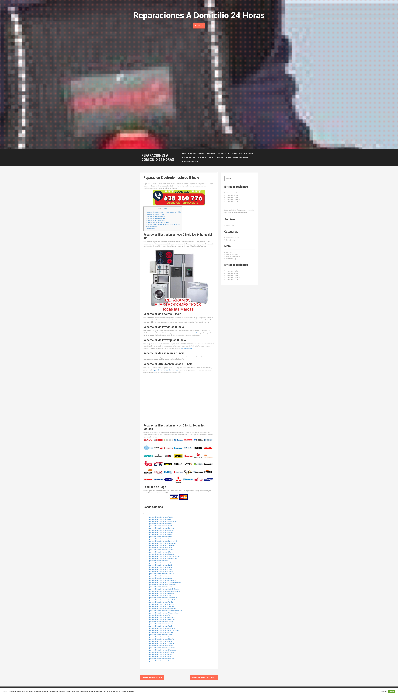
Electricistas (221, 153)
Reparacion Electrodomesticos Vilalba (160, 654)
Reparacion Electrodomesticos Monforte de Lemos (164, 582)
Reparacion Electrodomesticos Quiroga (160, 622)
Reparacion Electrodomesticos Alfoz (160, 519)
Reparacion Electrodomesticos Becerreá (161, 530)
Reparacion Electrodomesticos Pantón (160, 602)
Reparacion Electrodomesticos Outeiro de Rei (162, 598)
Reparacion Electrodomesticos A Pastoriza (162, 608)
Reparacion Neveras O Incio (151, 677)
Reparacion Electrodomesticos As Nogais (161, 593)
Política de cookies (199, 157)
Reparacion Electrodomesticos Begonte (161, 532)
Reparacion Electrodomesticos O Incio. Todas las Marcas (162, 224)
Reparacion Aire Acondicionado (237, 157)
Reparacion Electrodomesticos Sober (160, 641)
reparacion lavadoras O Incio (191, 333)
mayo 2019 (230, 225)
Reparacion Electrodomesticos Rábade (160, 624)
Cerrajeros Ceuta (232, 195)
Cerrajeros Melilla (232, 193)
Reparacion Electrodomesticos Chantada (161, 550)
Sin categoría (230, 240)
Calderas (201, 153)
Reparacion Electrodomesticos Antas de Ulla (162, 521)
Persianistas (186, 157)
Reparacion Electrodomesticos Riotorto (160, 632)
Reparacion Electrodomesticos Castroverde (162, 543)
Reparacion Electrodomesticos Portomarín (161, 619)
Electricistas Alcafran (239, 212)
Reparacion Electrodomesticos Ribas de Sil (161, 628)
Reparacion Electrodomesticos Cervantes (161, 545)
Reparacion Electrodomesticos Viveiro (160, 656)
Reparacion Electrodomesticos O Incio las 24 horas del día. (163, 212)
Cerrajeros (210, 153)
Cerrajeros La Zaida (233, 201)
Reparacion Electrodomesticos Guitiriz (160, 565)
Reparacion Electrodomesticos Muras (160, 587)
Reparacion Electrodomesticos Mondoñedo (162, 580)
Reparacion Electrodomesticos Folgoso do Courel (164, 556)
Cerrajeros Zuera (232, 197)
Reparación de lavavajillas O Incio (155, 218)
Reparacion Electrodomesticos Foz (159, 561)
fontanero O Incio (186, 348)
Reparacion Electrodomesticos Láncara (160, 571)
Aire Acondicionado (232, 238)
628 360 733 (199, 26)
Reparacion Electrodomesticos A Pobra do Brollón (164, 613)
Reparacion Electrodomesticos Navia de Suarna (163, 589)
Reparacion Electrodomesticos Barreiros (161, 528)
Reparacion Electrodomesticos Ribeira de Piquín (163, 630)
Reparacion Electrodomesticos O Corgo (160, 552)
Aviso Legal (192, 153)
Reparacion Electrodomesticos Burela (160, 537)
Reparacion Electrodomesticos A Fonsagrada (162, 558)
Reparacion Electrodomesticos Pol (159, 615)
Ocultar (165, 208)
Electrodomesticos (235, 153)
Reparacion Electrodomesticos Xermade (161, 659)
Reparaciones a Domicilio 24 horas (157, 157)
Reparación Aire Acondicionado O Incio (157, 222)
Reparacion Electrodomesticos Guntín (160, 567)
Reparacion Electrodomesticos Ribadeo (160, 626)
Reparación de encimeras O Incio (155, 220)
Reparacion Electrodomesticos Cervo (160, 547)
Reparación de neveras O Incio (154, 214)
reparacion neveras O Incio (188, 320)
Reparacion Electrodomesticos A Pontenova (162, 617)
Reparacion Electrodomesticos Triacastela (161, 648)
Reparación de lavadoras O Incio (155, 216)
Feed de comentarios (233, 256)
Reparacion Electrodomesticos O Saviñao (161, 639)
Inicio (184, 153)
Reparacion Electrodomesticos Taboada (161, 643)
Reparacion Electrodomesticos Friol (159, 563)
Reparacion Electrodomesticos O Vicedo (161, 652)
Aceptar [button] (391, 691)
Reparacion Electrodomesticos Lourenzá (161, 574)
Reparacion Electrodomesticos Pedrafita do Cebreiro (165, 611)
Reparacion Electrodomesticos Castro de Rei (162, 541)
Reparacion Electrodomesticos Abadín (160, 517)
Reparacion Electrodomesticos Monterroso (162, 584)
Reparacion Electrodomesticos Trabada (160, 645)
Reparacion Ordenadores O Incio (204, 677)
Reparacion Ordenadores (190, 162)
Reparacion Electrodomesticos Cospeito (161, 554)
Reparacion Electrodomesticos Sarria (160, 637)
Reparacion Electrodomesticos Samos (160, 635)
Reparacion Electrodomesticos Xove (159, 661)
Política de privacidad (216, 157)
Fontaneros (248, 153)
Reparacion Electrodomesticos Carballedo (161, 539)
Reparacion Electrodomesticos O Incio (160, 569)
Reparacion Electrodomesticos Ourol (159, 595)
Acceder (229, 252)
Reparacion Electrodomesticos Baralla (160, 526)
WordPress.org (231, 259)
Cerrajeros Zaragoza (233, 199)
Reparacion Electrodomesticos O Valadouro (162, 650)
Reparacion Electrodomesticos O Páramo (161, 606)
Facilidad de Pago (151, 226)
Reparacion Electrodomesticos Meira (160, 578)
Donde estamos (150, 228)
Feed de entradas (232, 254)
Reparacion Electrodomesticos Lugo (159, 576)
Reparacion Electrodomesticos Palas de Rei (162, 600)
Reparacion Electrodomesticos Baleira (160, 523)
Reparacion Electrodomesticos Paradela (161, 604)
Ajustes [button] (384, 691)
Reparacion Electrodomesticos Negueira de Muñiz (164, 591)
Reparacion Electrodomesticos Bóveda (160, 534)
